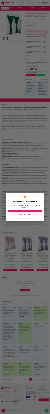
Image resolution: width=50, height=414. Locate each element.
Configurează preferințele (25, 214)
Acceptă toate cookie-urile (25, 211)
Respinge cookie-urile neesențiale (25, 218)
